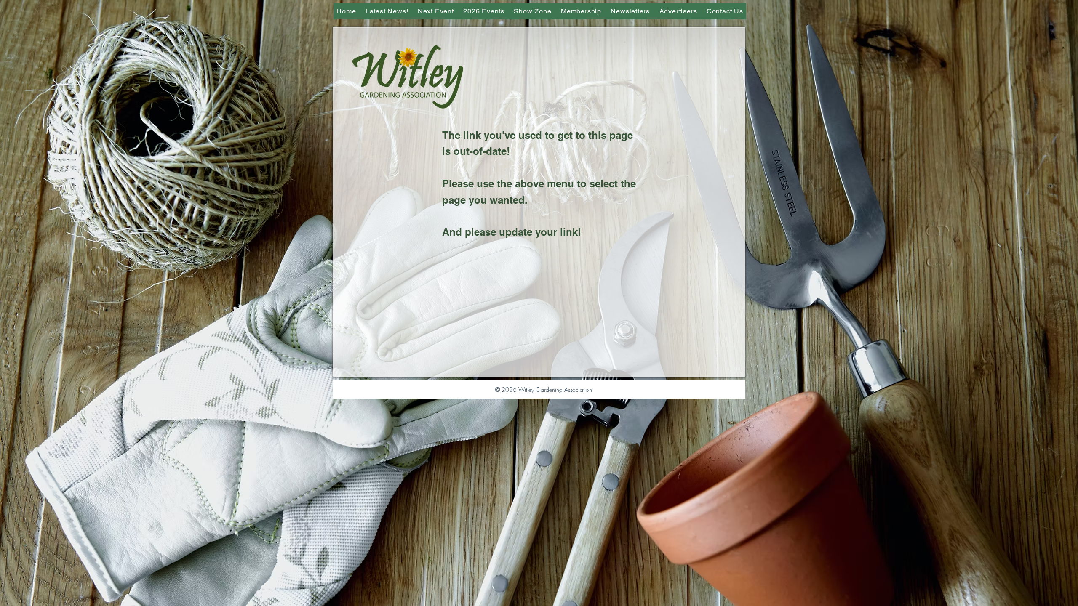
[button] (533, 11)
